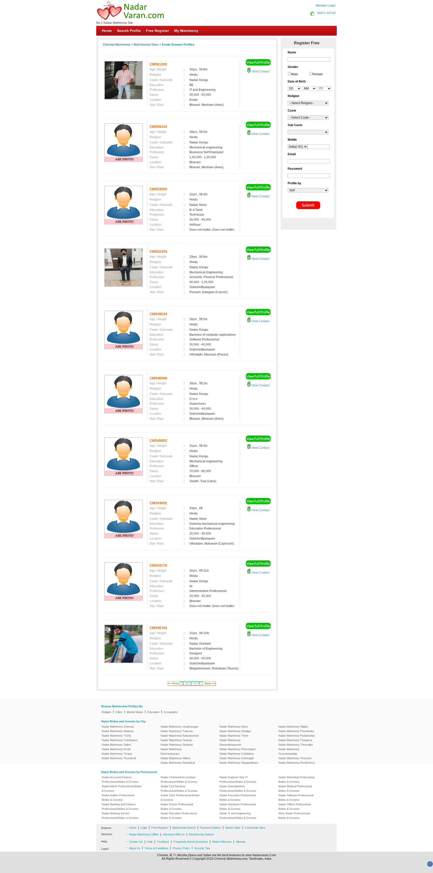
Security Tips (202, 848)
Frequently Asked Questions (190, 841)
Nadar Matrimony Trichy (116, 735)
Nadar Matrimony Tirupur (117, 753)
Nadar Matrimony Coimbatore (120, 740)
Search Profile (129, 31)
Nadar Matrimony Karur (234, 726)
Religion (106, 712)
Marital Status (135, 712)
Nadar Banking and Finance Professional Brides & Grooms (120, 806)
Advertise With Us (174, 834)
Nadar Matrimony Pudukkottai (296, 735)
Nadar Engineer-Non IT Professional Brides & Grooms (238, 779)
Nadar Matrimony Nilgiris (293, 726)
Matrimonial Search (184, 827)
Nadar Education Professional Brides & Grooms (179, 815)
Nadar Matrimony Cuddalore (237, 753)
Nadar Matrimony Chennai (118, 726)
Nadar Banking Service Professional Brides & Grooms (120, 815)
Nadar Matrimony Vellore (175, 758)
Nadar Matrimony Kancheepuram (171, 751)
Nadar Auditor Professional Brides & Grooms (118, 797)
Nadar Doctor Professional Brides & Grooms (177, 806)
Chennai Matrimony (117, 44)
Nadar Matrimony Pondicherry (296, 762)
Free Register (157, 31)
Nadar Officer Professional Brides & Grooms (294, 806)
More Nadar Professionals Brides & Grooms (294, 815)
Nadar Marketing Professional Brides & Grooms (296, 779)
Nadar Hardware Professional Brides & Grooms (238, 806)
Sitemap (241, 841)
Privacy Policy (181, 848)
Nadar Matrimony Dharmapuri (238, 749)
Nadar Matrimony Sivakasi (177, 744)
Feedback (163, 841)
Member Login (326, 5)
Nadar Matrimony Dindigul (235, 731)
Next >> (209, 683)
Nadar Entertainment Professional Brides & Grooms (238, 788)
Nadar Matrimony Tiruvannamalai (288, 751)
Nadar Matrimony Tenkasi (176, 740)
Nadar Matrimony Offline (144, 834)
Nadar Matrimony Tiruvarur (294, 758)
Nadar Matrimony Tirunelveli (119, 758)
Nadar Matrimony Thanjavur (295, 740)
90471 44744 (326, 13)
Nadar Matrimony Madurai (117, 731)
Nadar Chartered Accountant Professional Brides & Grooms (179, 779)
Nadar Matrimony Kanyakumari (179, 735)
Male (294, 74)
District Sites (233, 827)
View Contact (260, 71)
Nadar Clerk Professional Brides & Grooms (180, 797)
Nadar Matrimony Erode (116, 749)
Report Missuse (222, 841)
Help (150, 841)
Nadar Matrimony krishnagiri (237, 758)
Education (153, 712)
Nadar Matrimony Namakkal (178, 762)
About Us (134, 848)
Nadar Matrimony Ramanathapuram (230, 742)
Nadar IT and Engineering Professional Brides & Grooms (238, 815)
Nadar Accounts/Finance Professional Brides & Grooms (120, 779)
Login (144, 827)
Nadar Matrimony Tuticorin (177, 731)
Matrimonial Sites (146, 44)
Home (107, 31)
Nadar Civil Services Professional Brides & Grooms (179, 788)
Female (317, 74)
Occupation (171, 712)
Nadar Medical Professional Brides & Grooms (295, 788)
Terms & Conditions (156, 848)
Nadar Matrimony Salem (116, 744)
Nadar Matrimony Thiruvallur (295, 744)
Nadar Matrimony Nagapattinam (239, 762)
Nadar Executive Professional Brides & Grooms (238, 797)
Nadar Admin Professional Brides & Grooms (122, 788)
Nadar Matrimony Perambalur (296, 731)
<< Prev (173, 683)
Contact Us (136, 841)
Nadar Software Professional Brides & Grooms (295, 797)
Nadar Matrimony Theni (234, 735)
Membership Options (201, 834)
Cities (119, 712)
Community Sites (255, 827)
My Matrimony (186, 31)
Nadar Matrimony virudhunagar (179, 726)
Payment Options (210, 827)
